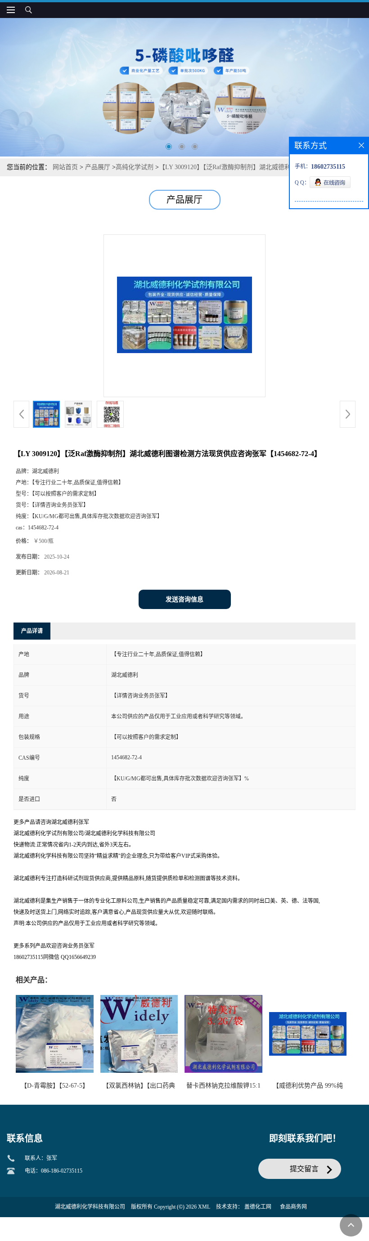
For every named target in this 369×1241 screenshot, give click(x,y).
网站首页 (65, 167)
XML (204, 1207)
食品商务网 (293, 1207)
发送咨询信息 (184, 599)
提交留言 (304, 1169)
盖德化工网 (257, 1207)
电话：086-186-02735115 (53, 1171)
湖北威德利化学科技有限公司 (90, 1207)
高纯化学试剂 (134, 167)
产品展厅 (97, 167)
